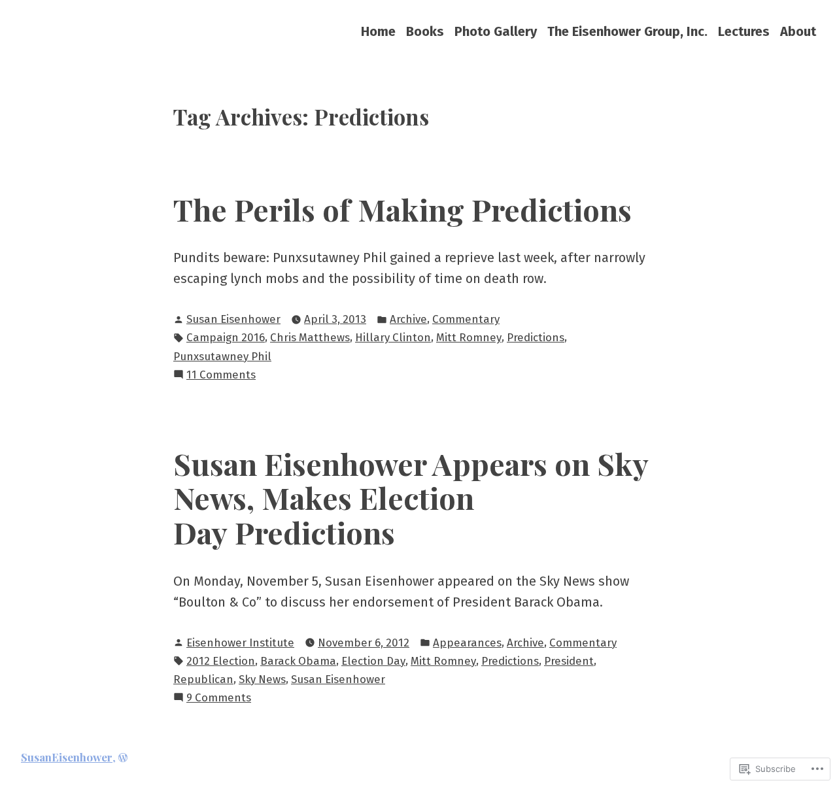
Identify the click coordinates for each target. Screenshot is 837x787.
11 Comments (221, 375)
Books (425, 31)
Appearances (467, 642)
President (569, 660)
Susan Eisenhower (233, 319)
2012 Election (220, 660)
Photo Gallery (495, 31)
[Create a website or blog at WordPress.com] (123, 757)
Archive (408, 319)
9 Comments (218, 698)
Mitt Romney (469, 337)
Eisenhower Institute (240, 642)
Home (378, 31)
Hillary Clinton (393, 337)
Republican (203, 679)
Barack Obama (298, 660)
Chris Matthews (310, 337)
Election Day (373, 660)
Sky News (262, 679)
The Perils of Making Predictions (402, 209)
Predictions (535, 337)
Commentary (466, 319)
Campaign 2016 (225, 337)
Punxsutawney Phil (222, 356)
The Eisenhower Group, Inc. (627, 31)
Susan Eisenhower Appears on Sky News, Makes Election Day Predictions (410, 497)
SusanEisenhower (66, 757)
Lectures (744, 31)
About (798, 31)
